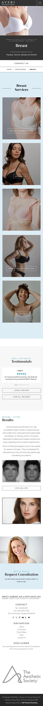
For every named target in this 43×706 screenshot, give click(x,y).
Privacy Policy (15, 700)
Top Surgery (21, 314)
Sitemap (7, 700)
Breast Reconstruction (21, 268)
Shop (21, 635)
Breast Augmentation (21, 131)
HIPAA (36, 700)
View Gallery (21, 488)
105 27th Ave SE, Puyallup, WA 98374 (21, 613)
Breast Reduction (21, 222)
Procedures (22, 629)
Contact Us (21, 63)
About (21, 627)
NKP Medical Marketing (29, 703)
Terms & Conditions (27, 700)
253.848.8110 (23, 608)
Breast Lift (21, 176)
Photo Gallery (21, 632)
